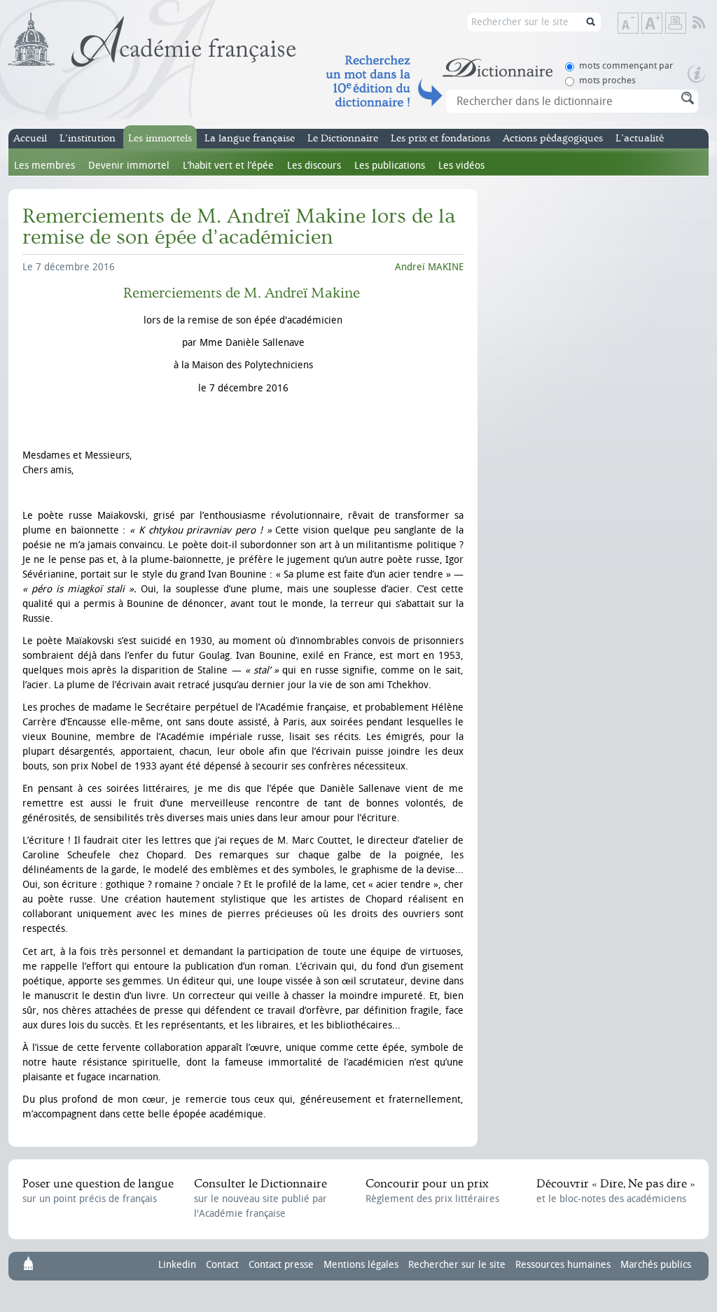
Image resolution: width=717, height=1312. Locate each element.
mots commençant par (626, 65)
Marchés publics (655, 1265)
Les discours (314, 166)
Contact (222, 1265)
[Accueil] (152, 40)
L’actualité (639, 138)
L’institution (88, 138)
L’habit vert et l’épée (228, 166)
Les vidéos (461, 166)
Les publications (389, 166)
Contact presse (281, 1265)
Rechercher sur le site (457, 1265)
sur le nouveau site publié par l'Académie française (260, 1198)
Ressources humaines (563, 1265)
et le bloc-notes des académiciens (615, 1191)
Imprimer (675, 23)
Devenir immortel (128, 166)
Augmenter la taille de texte (661, 24)
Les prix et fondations (440, 138)
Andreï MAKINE (429, 267)
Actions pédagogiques (553, 138)
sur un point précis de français (98, 1191)
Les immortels (160, 138)
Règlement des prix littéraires (432, 1191)
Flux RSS (708, 23)
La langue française (249, 138)
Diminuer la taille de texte (638, 24)
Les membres (44, 166)
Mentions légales (360, 1265)
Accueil (30, 138)
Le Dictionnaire (342, 138)
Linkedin (177, 1265)
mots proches (607, 80)
